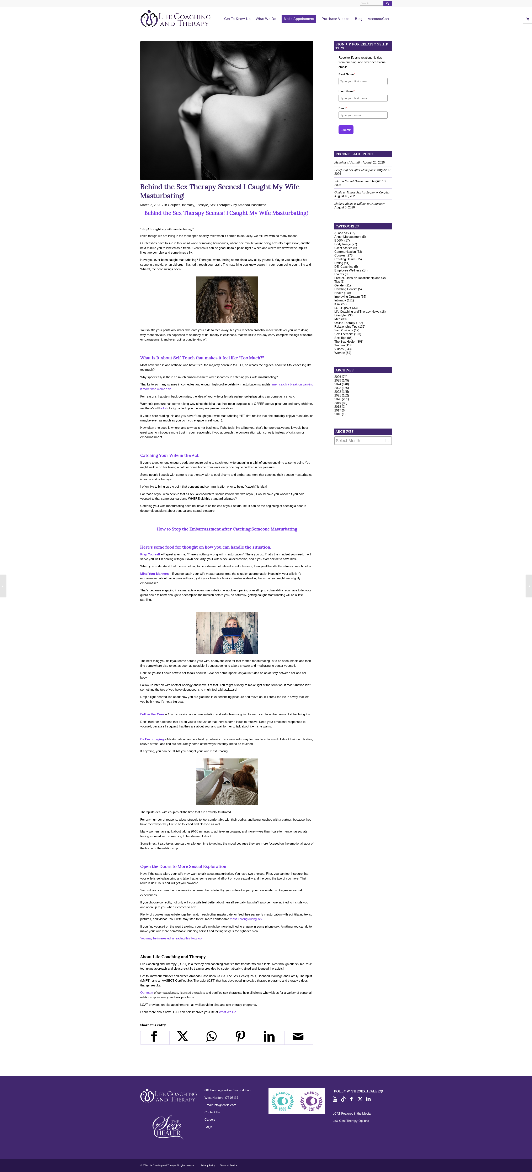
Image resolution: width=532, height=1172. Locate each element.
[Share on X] (184, 1037)
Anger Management (347, 236)
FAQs (208, 1127)
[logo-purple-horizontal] (175, 19)
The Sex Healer (345, 341)
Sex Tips (340, 337)
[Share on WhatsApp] (212, 1037)
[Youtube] (336, 1099)
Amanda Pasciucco (252, 205)
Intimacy (188, 205)
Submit (346, 129)
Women (339, 352)
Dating (338, 263)
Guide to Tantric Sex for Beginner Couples (362, 192)
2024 (337, 384)
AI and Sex (341, 233)
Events (339, 274)
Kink (337, 304)
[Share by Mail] (299, 1037)
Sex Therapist (220, 205)
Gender (339, 285)
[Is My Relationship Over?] (3, 586)
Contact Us (212, 1112)
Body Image (342, 244)
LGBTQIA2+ (342, 308)
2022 (337, 391)
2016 (337, 414)
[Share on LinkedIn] (270, 1037)
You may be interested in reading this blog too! (171, 938)
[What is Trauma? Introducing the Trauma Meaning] (529, 586)
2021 (337, 395)
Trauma (339, 345)
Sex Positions (343, 330)
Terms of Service (228, 1165)
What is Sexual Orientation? (352, 181)
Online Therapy (344, 323)
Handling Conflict (345, 289)
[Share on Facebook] (154, 1037)
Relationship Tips (345, 326)
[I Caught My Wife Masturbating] (226, 110)
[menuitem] (237, 19)
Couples (174, 205)
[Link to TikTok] (344, 1099)
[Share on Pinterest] (241, 1037)
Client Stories (343, 248)
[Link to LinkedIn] (369, 1099)
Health (338, 293)
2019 (337, 403)
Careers (210, 1119)
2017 (337, 410)
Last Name (347, 91)
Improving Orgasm (347, 296)
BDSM (339, 240)
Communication (345, 251)
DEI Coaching (343, 266)
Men (337, 319)
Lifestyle (202, 205)
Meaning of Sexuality (348, 162)
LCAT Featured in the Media (352, 1113)
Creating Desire (345, 259)
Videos (339, 349)
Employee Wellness (347, 270)
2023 (337, 388)
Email (343, 108)
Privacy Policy (208, 1165)
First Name (347, 74)
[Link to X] (361, 1099)
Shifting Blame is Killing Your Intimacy (359, 203)
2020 (337, 399)
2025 (337, 380)
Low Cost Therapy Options (351, 1120)
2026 (337, 376)
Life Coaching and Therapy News (356, 311)
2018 (337, 406)
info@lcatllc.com (225, 1105)
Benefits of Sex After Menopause (355, 170)
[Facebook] (352, 1099)
